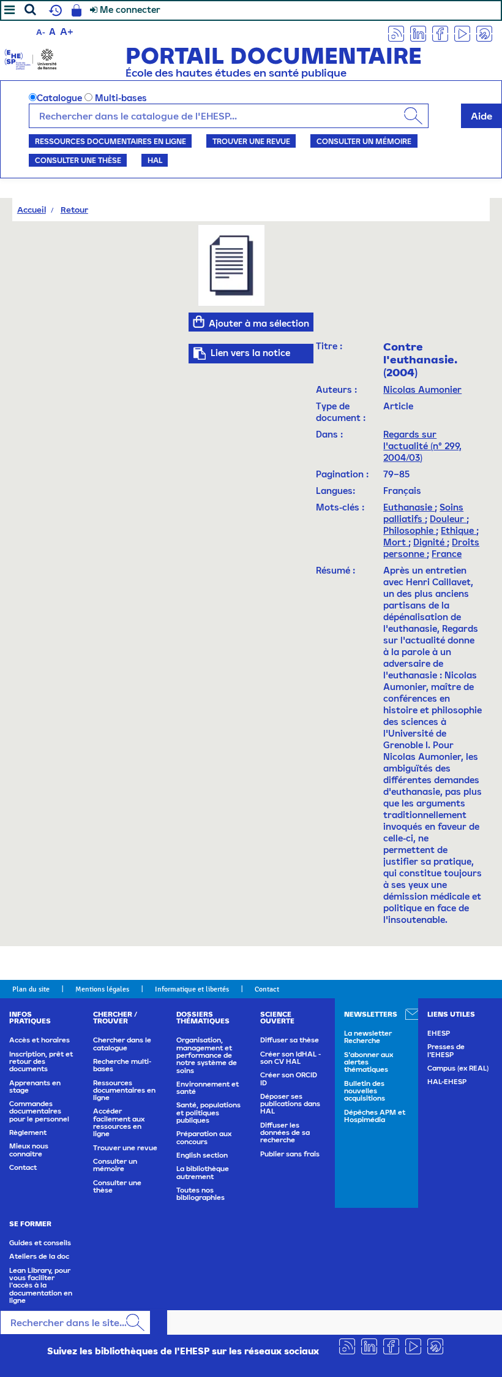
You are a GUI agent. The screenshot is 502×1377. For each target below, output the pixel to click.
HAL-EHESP (446, 1081)
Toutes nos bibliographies (200, 1193)
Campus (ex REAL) (458, 1068)
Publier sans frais (290, 1154)
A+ (66, 31)
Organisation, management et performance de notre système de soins (206, 1055)
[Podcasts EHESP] (484, 33)
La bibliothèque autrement (202, 1172)
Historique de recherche (53, 10)
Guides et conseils (40, 1242)
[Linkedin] (418, 33)
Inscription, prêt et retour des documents (41, 1061)
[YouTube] (462, 33)
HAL (155, 160)
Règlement (28, 1132)
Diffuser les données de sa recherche (285, 1132)
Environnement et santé (207, 1087)
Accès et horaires (39, 1040)
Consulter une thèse (78, 160)
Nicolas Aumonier (422, 389)
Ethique (458, 530)
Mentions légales (102, 989)
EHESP (438, 1033)
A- (40, 32)
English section (202, 1155)
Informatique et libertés (192, 989)
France (447, 553)
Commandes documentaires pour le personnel (39, 1111)
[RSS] (396, 33)
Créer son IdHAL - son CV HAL (290, 1057)
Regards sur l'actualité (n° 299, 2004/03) (422, 446)
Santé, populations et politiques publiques (208, 1112)
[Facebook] (440, 33)
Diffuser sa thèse (289, 1040)
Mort (395, 542)
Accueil (31, 209)
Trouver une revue (251, 141)
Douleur (448, 519)
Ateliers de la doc (39, 1256)
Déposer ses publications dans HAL (290, 1104)
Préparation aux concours (203, 1137)
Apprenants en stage (35, 1086)
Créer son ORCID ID (288, 1078)
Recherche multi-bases (122, 1065)
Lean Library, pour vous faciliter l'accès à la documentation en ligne (40, 1285)
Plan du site (31, 989)
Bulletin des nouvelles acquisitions (364, 1091)
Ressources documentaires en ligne (110, 141)
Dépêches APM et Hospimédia (374, 1116)
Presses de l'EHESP (446, 1050)
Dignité (430, 542)
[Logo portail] (30, 58)
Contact (267, 989)
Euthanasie (409, 507)
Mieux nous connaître (28, 1149)
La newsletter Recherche (368, 1037)
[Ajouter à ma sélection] (199, 322)
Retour (74, 209)
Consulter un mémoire (364, 141)
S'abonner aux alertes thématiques (368, 1062)
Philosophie (409, 530)
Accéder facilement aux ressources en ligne (118, 1122)
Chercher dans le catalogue (122, 1043)
